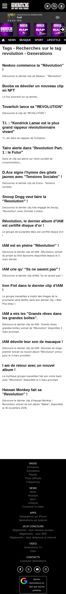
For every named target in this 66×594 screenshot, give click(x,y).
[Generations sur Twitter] (29, 569)
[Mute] (57, 17)
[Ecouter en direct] (48, 6)
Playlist (33, 474)
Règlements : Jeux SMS (33, 533)
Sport (39, 40)
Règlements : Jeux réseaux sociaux (33, 530)
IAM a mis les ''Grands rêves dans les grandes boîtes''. (32, 315)
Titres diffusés (33, 478)
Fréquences (33, 481)
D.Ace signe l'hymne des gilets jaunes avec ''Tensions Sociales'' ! (32, 174)
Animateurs (33, 470)
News (12, 40)
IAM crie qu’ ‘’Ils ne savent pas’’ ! (31, 269)
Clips (33, 551)
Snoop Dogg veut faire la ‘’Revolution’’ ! (24, 199)
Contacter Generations (33, 560)
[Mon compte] (61, 6)
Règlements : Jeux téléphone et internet (33, 537)
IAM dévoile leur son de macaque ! (32, 342)
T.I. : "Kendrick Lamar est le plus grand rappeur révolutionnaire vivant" (30, 127)
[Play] (4, 27)
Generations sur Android (33, 520)
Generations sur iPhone (33, 516)
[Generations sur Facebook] (20, 569)
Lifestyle (53, 40)
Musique (25, 40)
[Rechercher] (54, 6)
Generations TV (33, 547)
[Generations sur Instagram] (46, 569)
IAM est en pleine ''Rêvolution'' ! (30, 245)
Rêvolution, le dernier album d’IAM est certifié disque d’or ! (32, 223)
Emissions (33, 467)
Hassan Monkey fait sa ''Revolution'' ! (22, 392)
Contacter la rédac (33, 506)
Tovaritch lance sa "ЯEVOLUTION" (32, 107)
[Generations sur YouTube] (37, 569)
